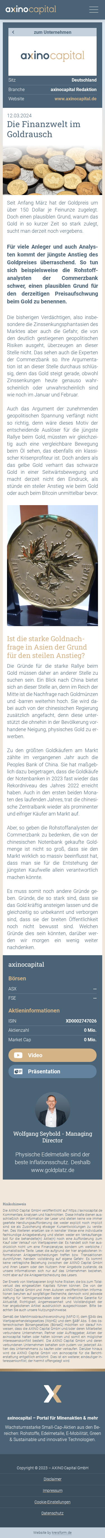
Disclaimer (53, 1479)
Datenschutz (52, 1513)
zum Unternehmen (52, 32)
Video (35, 1055)
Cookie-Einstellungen (52, 1502)
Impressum (52, 1490)
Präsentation (44, 1071)
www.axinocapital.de (76, 98)
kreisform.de (62, 1532)
